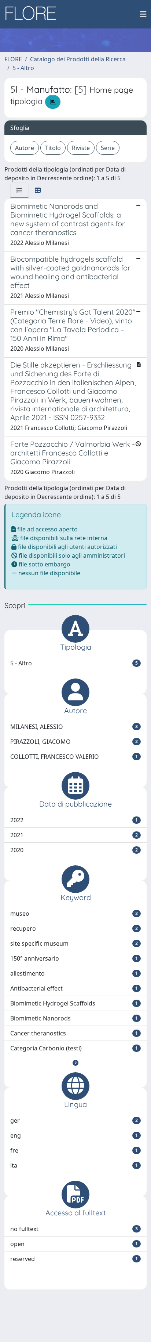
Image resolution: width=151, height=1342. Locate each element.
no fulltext (74, 1229)
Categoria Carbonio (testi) (74, 1048)
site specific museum (74, 943)
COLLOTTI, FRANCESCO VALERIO (74, 757)
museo (74, 914)
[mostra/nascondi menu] (143, 14)
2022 (74, 820)
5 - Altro (23, 68)
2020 (74, 850)
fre (74, 1150)
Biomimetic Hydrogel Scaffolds (74, 1003)
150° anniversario (74, 958)
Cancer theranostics (74, 1033)
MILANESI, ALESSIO (74, 727)
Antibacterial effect (74, 988)
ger (74, 1120)
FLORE (13, 59)
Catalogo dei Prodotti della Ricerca (78, 59)
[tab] (19, 190)
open (74, 1244)
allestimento (74, 973)
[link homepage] (33, 14)
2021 (74, 835)
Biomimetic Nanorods (74, 1018)
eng (74, 1135)
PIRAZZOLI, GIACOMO (74, 742)
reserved (74, 1259)
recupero (74, 928)
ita (74, 1165)
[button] (75, 1063)
